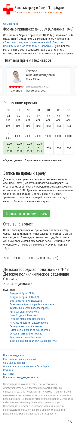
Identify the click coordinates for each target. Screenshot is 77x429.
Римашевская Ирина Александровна (30, 330)
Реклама (8, 370)
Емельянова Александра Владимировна (32, 304)
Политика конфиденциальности (20, 377)
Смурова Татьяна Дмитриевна (26, 333)
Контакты (8, 373)
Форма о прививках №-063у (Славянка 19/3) (34, 340)
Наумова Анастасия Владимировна (29, 322)
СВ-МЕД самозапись (14, 362)
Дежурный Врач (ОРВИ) (22, 293)
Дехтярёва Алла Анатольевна (26, 300)
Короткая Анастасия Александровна (30, 308)
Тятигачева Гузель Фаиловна (25, 337)
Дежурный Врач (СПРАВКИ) (24, 297)
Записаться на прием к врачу (26, 213)
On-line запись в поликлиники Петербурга (26, 366)
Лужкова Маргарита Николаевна (28, 318)
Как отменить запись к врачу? (19, 359)
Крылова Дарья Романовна (24, 311)
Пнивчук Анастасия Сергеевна (26, 326)
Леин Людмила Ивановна (24, 315)
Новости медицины (13, 355)
